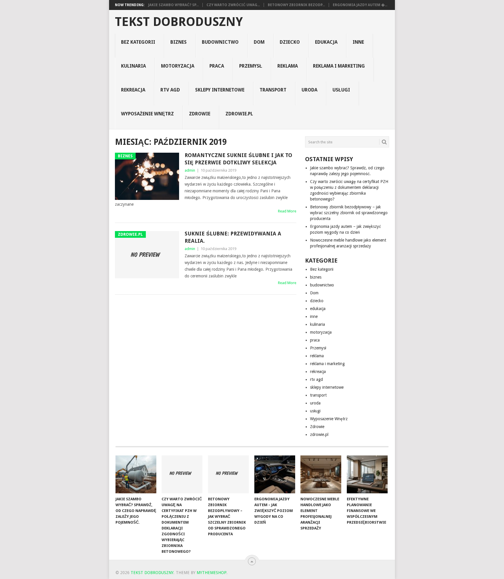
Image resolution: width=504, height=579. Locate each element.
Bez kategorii (138, 42)
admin (190, 170)
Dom (259, 42)
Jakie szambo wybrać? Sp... (173, 5)
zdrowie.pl (239, 114)
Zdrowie (199, 114)
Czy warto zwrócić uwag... (233, 5)
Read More (287, 211)
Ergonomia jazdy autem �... (360, 5)
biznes (178, 42)
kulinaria (133, 66)
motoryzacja (177, 66)
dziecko (290, 42)
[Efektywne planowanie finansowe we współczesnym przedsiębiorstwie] (367, 474)
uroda (309, 90)
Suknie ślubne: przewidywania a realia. (233, 237)
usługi (341, 90)
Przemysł (250, 66)
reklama (287, 66)
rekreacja (133, 90)
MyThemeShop (211, 572)
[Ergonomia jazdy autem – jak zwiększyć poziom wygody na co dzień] (274, 474)
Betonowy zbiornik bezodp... (296, 5)
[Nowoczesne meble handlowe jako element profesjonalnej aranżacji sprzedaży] (320, 474)
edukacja (326, 42)
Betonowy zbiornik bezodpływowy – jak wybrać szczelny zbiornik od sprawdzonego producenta (349, 213)
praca (216, 66)
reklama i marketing (339, 66)
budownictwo (220, 42)
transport (273, 90)
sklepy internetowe (219, 90)
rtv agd (170, 90)
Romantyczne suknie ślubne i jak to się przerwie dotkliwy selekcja (238, 159)
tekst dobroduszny (179, 22)
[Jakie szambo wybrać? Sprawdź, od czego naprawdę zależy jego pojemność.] (136, 474)
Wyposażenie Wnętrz (147, 114)
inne (358, 42)
